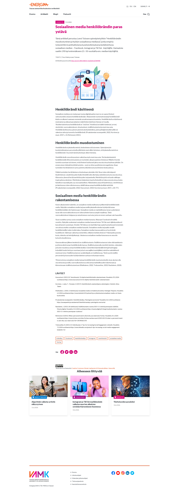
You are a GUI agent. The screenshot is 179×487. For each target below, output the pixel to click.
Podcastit (67, 14)
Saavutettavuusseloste (79, 484)
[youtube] (118, 473)
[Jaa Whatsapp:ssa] (71, 352)
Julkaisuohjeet (76, 475)
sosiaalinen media (115, 338)
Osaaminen (80, 397)
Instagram (92, 338)
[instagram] (123, 473)
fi (127, 6)
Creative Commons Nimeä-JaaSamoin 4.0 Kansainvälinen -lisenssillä (93, 368)
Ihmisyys (120, 397)
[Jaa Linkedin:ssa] (75, 352)
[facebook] (113, 473)
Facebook (69, 338)
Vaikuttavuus (40, 397)
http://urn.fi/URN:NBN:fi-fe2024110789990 (85, 61)
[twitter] (132, 473)
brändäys (59, 338)
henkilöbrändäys (80, 338)
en (135, 6)
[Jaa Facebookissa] (62, 352)
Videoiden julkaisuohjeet (80, 478)
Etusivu (32, 14)
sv (131, 6)
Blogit (55, 14)
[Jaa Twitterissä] (66, 352)
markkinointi (102, 338)
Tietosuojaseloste (77, 481)
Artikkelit (44, 14)
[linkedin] (127, 473)
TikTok (58, 342)
